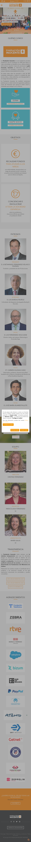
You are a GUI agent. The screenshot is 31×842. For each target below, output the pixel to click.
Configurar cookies (8, 424)
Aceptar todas (24, 430)
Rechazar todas (14, 430)
